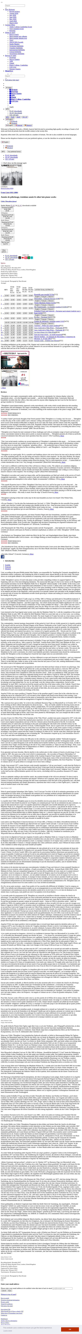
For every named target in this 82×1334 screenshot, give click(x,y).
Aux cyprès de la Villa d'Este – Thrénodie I (48, 328)
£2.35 (25, 308)
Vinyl (11, 40)
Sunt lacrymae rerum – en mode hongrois (48, 334)
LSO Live (12, 67)
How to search (5, 1298)
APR (11, 61)
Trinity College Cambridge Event (20, 27)
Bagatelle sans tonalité (44, 294)
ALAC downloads (15, 113)
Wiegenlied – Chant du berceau (46, 299)
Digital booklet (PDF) (7, 188)
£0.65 (7, 300)
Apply (11, 107)
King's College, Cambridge (18, 65)
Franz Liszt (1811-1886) (9, 192)
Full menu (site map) (12, 80)
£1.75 (7, 308)
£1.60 (7, 326)
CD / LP (24, 117)
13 (2, 341)
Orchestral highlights (16, 46)
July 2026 (12, 15)
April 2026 (13, 21)
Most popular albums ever (18, 38)
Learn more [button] (7, 1331)
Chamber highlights (16, 48)
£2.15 (25, 326)
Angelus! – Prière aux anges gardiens (46, 326)
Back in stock (14, 34)
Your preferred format (14, 151)
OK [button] (70, 1329)
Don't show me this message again (15, 163)
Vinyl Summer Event (16, 29)
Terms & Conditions (6, 1304)
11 (1, 334)
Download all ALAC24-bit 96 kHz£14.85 (7, 238)
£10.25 (7, 322)
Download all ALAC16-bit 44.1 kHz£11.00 (7, 231)
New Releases (10, 9)
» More (3, 388)
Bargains (12, 31)
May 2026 (12, 19)
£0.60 (7, 295)
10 (2, 332)
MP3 (7, 109)
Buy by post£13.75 (5, 243)
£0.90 (25, 300)
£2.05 (25, 334)
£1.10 (25, 341)
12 (2, 338)
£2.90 (25, 330)
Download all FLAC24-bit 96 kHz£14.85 (7, 224)
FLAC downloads (15, 111)
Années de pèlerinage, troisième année (49, 321)
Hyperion (12, 57)
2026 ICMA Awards (16, 42)
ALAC (18, 117)
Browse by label (10, 55)
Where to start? (10, 32)
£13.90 (25, 322)
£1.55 (25, 328)
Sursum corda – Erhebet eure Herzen (46, 341)
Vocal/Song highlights (16, 54)
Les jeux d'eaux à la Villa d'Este (45, 332)
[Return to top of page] (8, 1294)
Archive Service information (9, 1321)
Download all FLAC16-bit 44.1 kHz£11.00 (7, 216)
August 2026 (13, 13)
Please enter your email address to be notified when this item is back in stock (26, 1288)
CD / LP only (13, 115)
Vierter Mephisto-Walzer (45, 303)
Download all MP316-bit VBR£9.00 (7, 209)
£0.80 (25, 295)
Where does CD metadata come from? (11, 1313)
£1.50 (7, 334)
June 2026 (12, 17)
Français (14, 121)
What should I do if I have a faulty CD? (12, 1311)
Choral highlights (15, 52)
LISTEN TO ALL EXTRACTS (44, 290)
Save (9, 1290)
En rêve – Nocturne (42, 317)
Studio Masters (14, 44)
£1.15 (7, 328)
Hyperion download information (10, 1300)
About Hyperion (5, 1324)
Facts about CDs (5, 1309)
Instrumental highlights (17, 50)
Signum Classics (14, 69)
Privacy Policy (5, 1322)
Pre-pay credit (5, 1302)
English (10, 125)
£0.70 (25, 318)
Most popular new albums (18, 36)
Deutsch (14, 123)
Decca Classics (14, 59)
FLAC (13, 117)
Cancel (4, 1290)
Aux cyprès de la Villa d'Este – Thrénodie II (49, 330)
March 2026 (13, 23)
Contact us (4, 1315)
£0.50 (7, 318)
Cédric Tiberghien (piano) (9, 201)
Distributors (4, 1319)
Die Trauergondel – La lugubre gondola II (51, 307)
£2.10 (25, 332)
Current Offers (10, 25)
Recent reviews (14, 11)
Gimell (11, 63)
